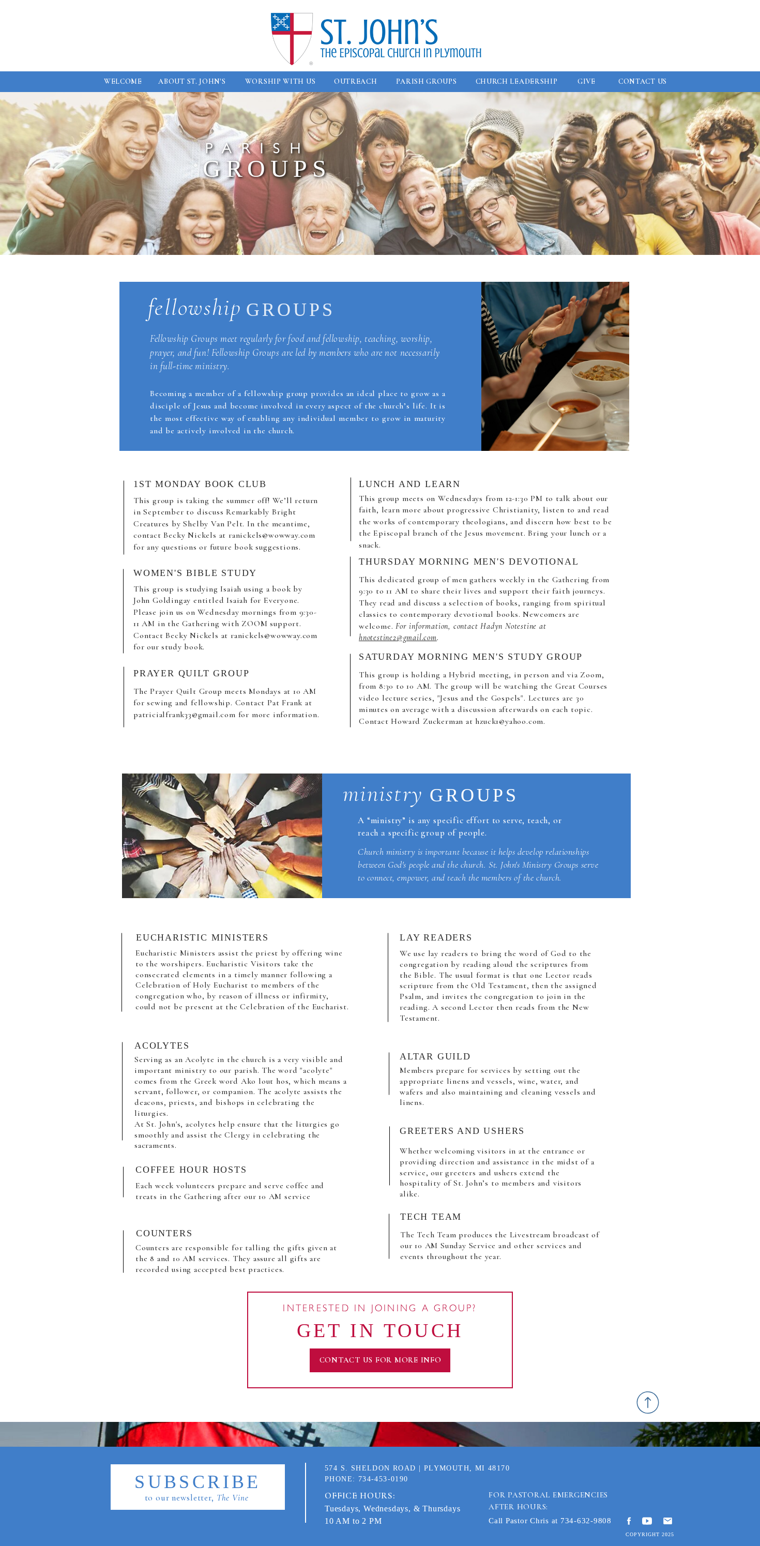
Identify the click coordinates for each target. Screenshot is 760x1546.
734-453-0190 (383, 1479)
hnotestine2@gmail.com (398, 637)
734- (568, 1521)
